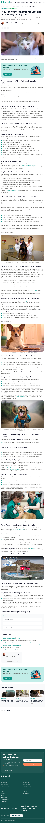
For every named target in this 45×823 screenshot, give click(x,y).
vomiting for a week (27, 301)
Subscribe (8, 74)
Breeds (2, 788)
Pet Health (7, 6)
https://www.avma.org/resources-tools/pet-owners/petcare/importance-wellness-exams (22, 642)
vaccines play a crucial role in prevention (13, 223)
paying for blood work (21, 396)
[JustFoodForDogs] (16, 815)
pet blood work (8, 230)
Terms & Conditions (5, 799)
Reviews (17, 2)
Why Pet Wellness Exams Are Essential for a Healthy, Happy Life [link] (23, 6)
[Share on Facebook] (5, 28)
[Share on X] (2, 28)
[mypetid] (24, 810)
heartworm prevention (8, 463)
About (35, 2)
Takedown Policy (4, 801)
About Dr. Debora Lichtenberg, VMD (13, 654)
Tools (31, 2)
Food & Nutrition (4, 784)
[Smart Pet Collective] (9, 808)
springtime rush (32, 548)
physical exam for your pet (13, 190)
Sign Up (33, 764)
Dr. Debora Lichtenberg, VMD (11, 22)
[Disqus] (22, 727)
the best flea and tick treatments (29, 165)
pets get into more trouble (18, 529)
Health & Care (4, 782)
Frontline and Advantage (14, 469)
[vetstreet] (32, 808)
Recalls (39, 2)
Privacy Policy (4, 797)
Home (2, 6)
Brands (22, 2)
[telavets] (24, 808)
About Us (3, 793)
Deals (27, 2)
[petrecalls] (34, 806)
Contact (2, 795)
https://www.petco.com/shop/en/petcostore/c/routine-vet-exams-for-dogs (19, 649)
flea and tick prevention (12, 467)
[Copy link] (8, 28)
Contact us (27, 793)
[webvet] (25, 806)
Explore (11, 2)
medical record (33, 290)
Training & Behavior (5, 786)
